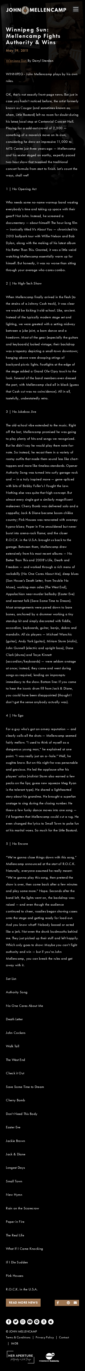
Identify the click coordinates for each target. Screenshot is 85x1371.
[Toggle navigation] (75, 9)
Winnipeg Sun (17, 60)
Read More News (23, 1303)
